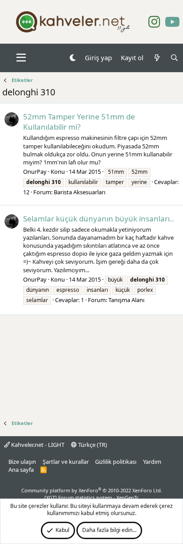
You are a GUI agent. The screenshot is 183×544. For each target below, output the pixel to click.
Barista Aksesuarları (79, 192)
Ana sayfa (21, 470)
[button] (21, 58)
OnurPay (35, 172)
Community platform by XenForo (91, 490)
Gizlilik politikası (115, 462)
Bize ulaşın (22, 462)
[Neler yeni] (156, 57)
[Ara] (174, 57)
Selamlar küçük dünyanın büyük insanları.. (98, 218)
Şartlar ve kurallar (66, 462)
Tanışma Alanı (126, 300)
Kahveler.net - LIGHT (37, 445)
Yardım (152, 462)
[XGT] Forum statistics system (91, 497)
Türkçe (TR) (92, 445)
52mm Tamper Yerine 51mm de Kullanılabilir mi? (79, 121)
